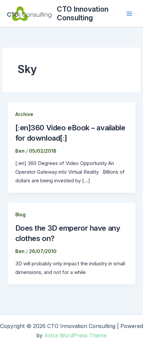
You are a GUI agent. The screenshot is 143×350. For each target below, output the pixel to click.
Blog (20, 214)
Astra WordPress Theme (75, 335)
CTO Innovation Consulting (82, 13)
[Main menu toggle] (129, 13)
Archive (24, 114)
